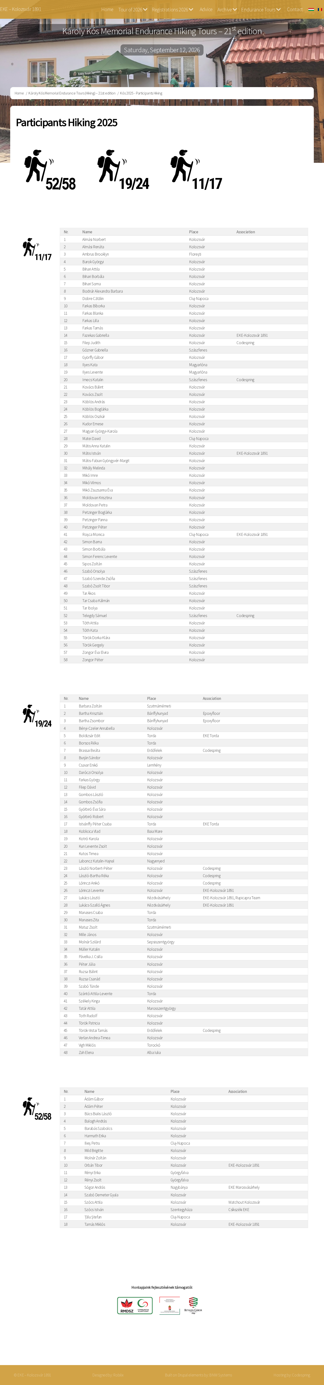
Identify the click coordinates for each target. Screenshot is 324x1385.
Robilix (118, 1375)
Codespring (301, 1375)
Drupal (183, 1375)
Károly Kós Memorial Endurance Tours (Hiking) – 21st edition (71, 93)
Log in (307, 1346)
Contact (295, 9)
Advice (206, 9)
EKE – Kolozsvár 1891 (20, 9)
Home (107, 9)
